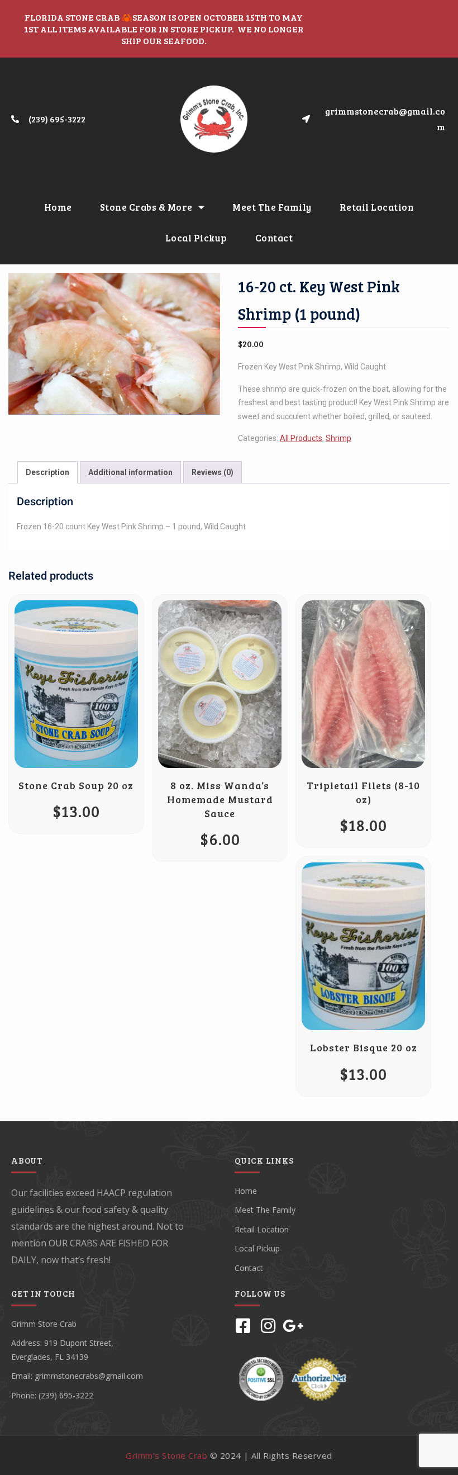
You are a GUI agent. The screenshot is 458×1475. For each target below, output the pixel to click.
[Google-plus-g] (293, 1325)
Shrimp (338, 438)
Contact (274, 237)
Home (58, 207)
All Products (301, 438)
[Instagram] (268, 1325)
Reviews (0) (212, 472)
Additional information (130, 472)
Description (47, 472)
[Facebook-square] (243, 1325)
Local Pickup (196, 237)
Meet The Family (272, 207)
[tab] (47, 472)
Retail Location (377, 207)
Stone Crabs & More (146, 207)
